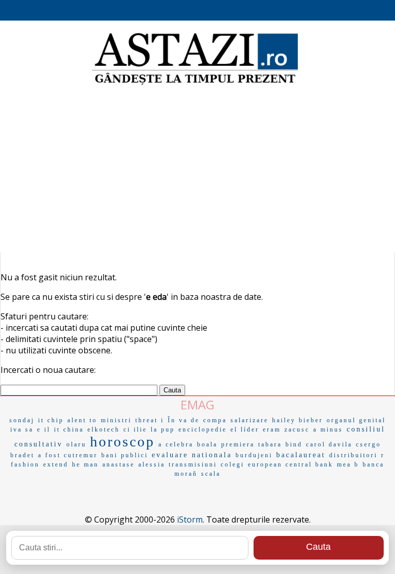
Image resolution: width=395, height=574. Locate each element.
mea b (348, 464)
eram (272, 429)
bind (293, 444)
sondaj (21, 420)
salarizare (249, 420)
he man (85, 464)
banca (373, 464)
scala (211, 473)
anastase (118, 464)
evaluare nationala (192, 455)
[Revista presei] (195, 83)
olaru (76, 444)
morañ (186, 473)
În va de (184, 420)
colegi (232, 464)
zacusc (297, 429)
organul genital (356, 420)
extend (55, 464)
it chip (51, 420)
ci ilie (135, 429)
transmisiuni (193, 464)
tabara (270, 444)
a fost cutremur (68, 455)
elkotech (103, 429)
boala (207, 444)
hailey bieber (297, 420)
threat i (149, 420)
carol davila (329, 444)
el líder (244, 429)
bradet (22, 455)
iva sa (21, 429)
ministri (116, 420)
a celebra (175, 444)
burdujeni (254, 455)
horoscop (122, 442)
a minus (328, 429)
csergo (368, 444)
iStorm (190, 519)
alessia (151, 464)
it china (69, 429)
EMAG (197, 404)
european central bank (290, 464)
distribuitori (353, 455)
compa (215, 420)
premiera (238, 444)
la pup (163, 429)
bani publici (124, 455)
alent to (82, 420)
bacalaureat (301, 455)
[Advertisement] (197, 170)
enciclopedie (202, 429)
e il (43, 429)
